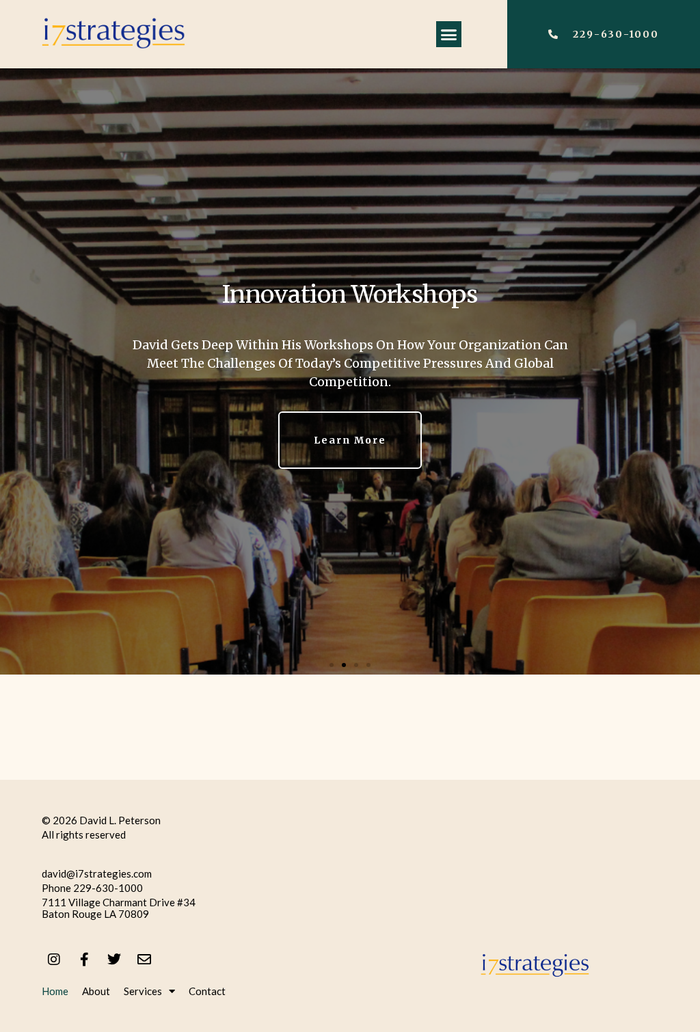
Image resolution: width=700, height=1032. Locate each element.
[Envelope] (144, 959)
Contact (207, 991)
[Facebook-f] (84, 959)
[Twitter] (114, 959)
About (96, 991)
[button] (449, 34)
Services (143, 991)
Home (55, 991)
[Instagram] (54, 959)
